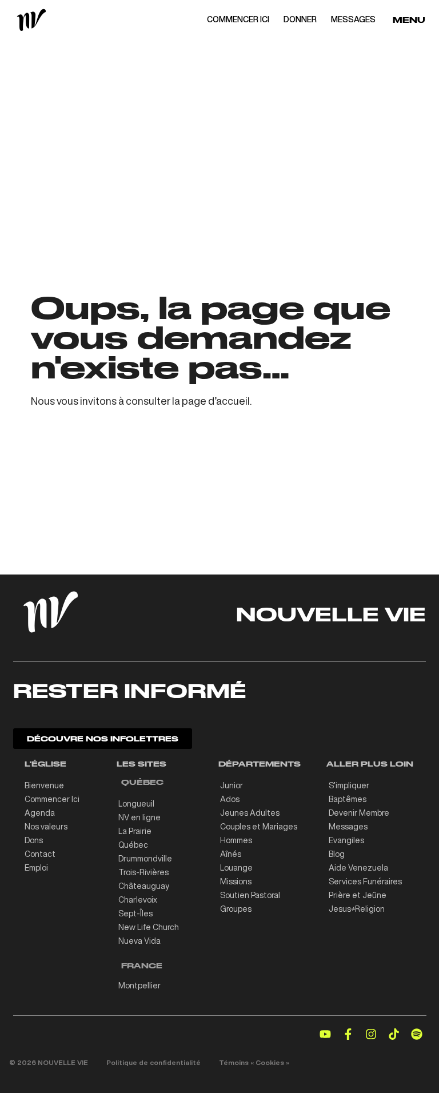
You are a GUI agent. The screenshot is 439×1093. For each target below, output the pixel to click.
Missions (236, 881)
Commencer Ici (52, 799)
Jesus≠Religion (357, 909)
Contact (40, 854)
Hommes (236, 840)
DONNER (300, 19)
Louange (236, 868)
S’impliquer (349, 785)
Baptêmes (347, 799)
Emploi (36, 868)
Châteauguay (143, 886)
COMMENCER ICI (238, 19)
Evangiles (346, 840)
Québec (133, 845)
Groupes (236, 909)
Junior (231, 785)
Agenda (40, 813)
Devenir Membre (359, 813)
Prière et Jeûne (357, 895)
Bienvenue (44, 785)
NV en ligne (139, 817)
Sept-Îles (135, 913)
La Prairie (134, 831)
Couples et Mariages (258, 827)
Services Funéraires (365, 881)
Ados (230, 799)
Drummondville (145, 859)
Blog (337, 854)
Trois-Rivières (143, 872)
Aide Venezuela (358, 868)
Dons (34, 840)
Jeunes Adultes (250, 813)
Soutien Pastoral (250, 895)
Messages (348, 827)
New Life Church (148, 927)
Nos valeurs (46, 827)
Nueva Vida (139, 941)
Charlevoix (137, 900)
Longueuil (136, 804)
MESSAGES (353, 19)
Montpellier (139, 986)
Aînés (230, 854)
